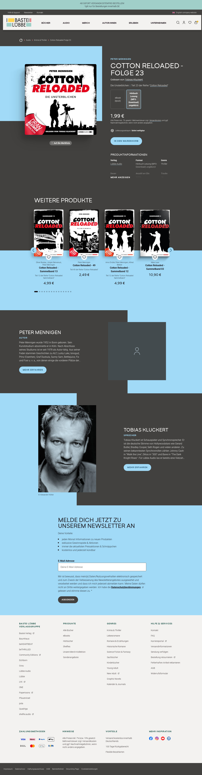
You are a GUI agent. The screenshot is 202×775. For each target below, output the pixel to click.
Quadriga (23, 709)
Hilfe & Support (14, 13)
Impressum (8, 769)
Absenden (68, 600)
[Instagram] (157, 738)
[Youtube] (163, 738)
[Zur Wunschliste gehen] (190, 22)
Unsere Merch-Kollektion (74, 652)
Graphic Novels (114, 679)
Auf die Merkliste (61, 143)
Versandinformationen (161, 646)
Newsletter (28, 13)
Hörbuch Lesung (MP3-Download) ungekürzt (134, 99)
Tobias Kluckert (134, 79)
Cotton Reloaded (158, 85)
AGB (153, 668)
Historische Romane (116, 646)
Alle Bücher (68, 630)
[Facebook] (151, 738)
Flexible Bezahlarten (115, 752)
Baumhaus (24, 638)
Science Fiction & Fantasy (119, 652)
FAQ (153, 635)
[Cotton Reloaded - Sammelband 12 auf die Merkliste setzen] (119, 233)
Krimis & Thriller (40, 40)
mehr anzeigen (120, 177)
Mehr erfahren (33, 370)
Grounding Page (72, 769)
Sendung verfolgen (159, 652)
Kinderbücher (113, 662)
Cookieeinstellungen (89, 769)
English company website (186, 13)
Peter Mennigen (120, 59)
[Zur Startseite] (21, 40)
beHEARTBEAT (26, 644)
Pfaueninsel (24, 698)
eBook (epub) (118, 99)
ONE (21, 687)
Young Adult (112, 668)
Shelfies (66, 646)
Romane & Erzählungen (118, 641)
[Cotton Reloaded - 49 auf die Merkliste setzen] (84, 233)
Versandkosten (155, 120)
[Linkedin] (169, 738)
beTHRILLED (25, 649)
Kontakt (40, 13)
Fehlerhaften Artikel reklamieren (165, 662)
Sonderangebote (70, 657)
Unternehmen (158, 23)
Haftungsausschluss (36, 769)
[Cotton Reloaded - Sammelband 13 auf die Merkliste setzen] (48, 233)
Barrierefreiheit (58, 769)
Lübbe (22, 676)
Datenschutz (20, 769)
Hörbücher (68, 641)
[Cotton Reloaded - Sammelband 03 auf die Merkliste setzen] (155, 233)
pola (21, 703)
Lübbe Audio (116, 164)
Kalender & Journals (116, 684)
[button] (48, 247)
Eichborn (23, 660)
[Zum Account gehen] (184, 22)
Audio (28, 40)
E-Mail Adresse (66, 560)
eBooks (66, 635)
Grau (21, 665)
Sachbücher (112, 657)
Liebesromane (113, 635)
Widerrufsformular (159, 673)
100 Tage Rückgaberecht (117, 746)
